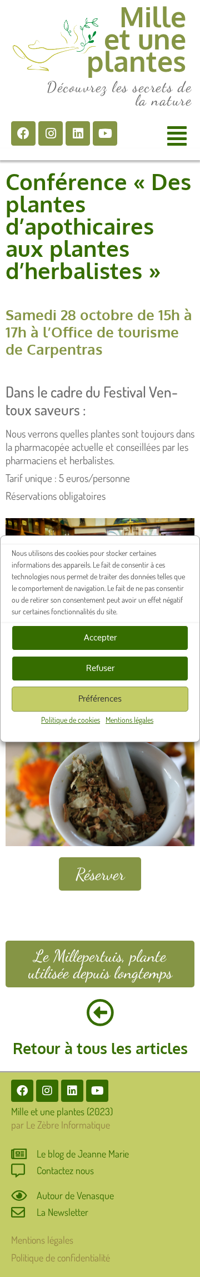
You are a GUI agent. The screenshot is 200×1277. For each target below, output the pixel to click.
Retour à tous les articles (100, 1048)
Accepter (100, 637)
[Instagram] (50, 133)
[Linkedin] (78, 133)
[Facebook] (23, 133)
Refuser (100, 668)
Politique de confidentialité (60, 1257)
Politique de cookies (70, 719)
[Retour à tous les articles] (100, 1012)
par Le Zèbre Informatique (60, 1125)
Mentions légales (129, 719)
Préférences (100, 698)
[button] (176, 135)
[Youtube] (105, 133)
